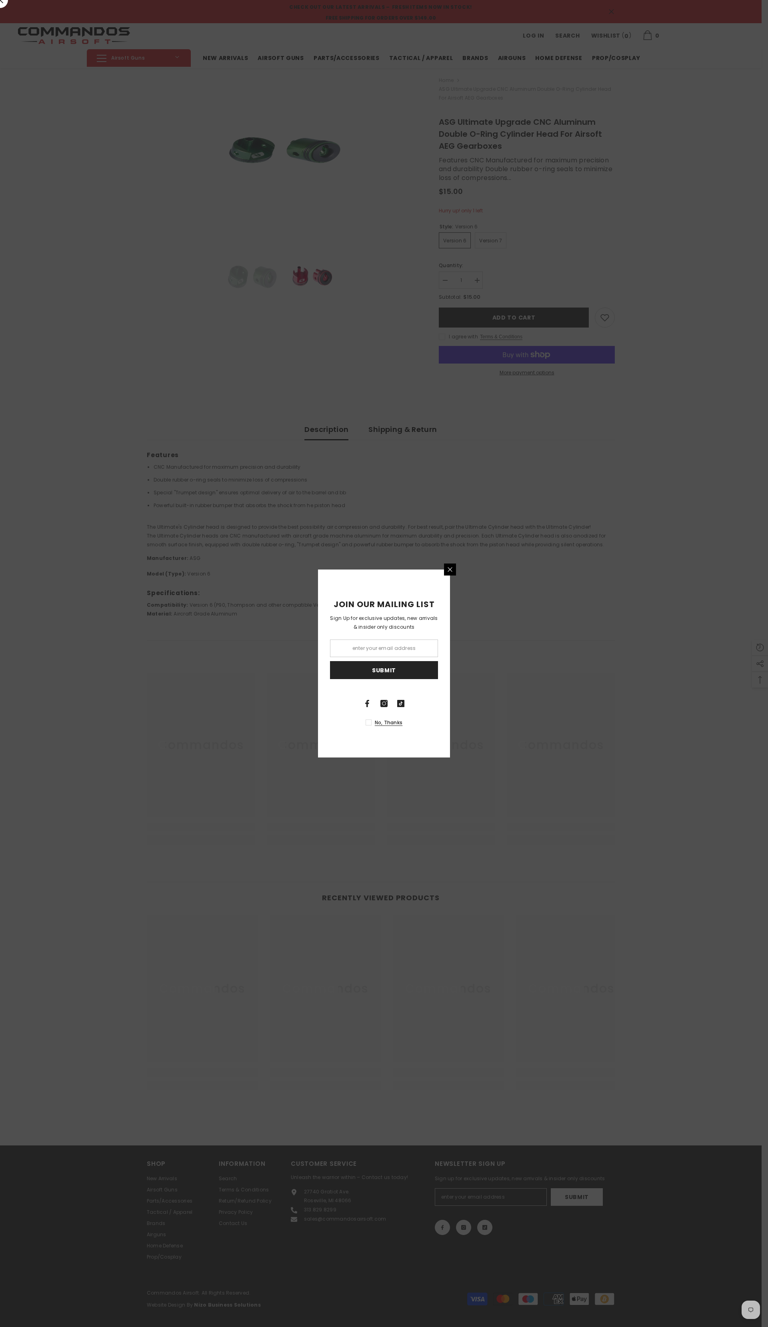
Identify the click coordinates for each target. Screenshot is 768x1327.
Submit (384, 670)
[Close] (450, 570)
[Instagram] (384, 703)
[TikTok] (400, 703)
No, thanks (388, 722)
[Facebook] (367, 703)
